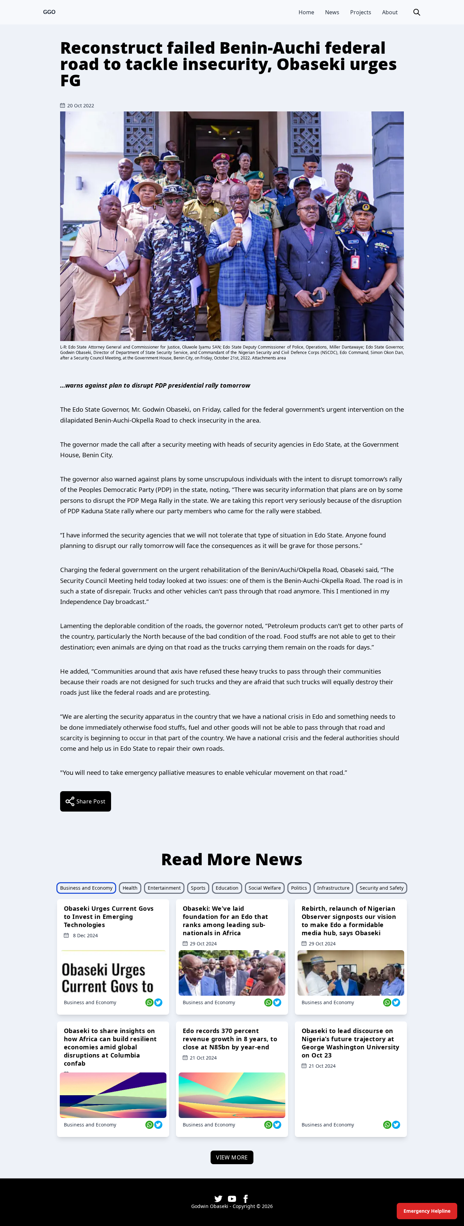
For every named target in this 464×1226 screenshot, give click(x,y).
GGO (49, 12)
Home (306, 12)
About (390, 12)
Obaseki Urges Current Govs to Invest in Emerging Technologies (109, 916)
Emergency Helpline (427, 1211)
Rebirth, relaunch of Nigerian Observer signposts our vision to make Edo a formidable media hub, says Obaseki (349, 920)
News (332, 12)
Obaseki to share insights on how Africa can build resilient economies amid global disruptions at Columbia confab (110, 1047)
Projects (360, 12)
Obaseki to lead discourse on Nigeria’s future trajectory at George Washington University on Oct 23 (350, 1043)
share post (91, 801)
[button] (417, 12)
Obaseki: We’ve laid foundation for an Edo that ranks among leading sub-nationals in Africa (225, 920)
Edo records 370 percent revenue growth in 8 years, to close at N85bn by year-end (230, 1039)
